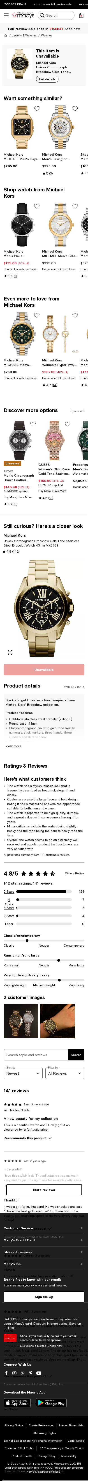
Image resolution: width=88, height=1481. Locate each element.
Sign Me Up (44, 1297)
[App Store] (17, 1402)
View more (13, 746)
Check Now (55, 1345)
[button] (44, 608)
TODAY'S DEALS (15, 4)
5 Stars (9, 891)
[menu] (6, 15)
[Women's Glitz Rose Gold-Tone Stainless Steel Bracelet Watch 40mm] (54, 441)
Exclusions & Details (33, 1345)
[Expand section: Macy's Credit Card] (44, 1240)
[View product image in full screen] (10, 652)
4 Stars (9, 900)
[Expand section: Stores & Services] (44, 1252)
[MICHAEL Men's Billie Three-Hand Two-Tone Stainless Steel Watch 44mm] (60, 225)
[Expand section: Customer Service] (44, 1228)
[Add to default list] (36, 108)
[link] (22, 160)
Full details (47, 79)
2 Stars (9, 916)
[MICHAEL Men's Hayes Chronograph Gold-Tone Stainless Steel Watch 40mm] (22, 127)
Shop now (72, 29)
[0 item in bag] (81, 15)
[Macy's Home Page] (23, 15)
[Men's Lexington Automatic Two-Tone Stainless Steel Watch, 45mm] (60, 127)
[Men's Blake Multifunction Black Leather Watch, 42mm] (22, 225)
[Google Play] (51, 1402)
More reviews (44, 1190)
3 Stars (9, 908)
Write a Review (74, 873)
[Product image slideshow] (44, 608)
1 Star (9, 924)
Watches (46, 35)
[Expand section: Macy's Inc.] (44, 1264)
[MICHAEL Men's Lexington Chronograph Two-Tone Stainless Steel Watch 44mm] (22, 334)
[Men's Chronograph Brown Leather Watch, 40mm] (20, 441)
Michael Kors (46, 63)
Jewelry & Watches (24, 35)
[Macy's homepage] (5, 35)
